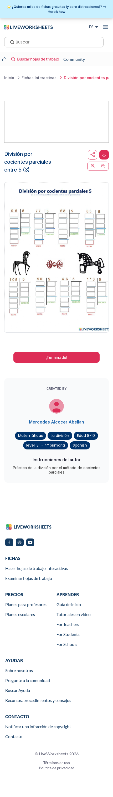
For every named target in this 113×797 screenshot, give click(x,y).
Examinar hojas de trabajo (28, 578)
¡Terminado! (56, 357)
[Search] (10, 42)
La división (60, 435)
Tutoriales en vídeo (73, 614)
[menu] (105, 27)
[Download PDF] (104, 155)
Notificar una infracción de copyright (38, 726)
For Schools (66, 644)
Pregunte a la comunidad (27, 680)
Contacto (13, 736)
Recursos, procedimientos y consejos (38, 700)
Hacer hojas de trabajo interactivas (36, 568)
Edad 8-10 (86, 435)
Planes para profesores (26, 604)
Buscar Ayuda (17, 690)
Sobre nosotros (19, 670)
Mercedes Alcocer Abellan (56, 422)
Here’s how (56, 12)
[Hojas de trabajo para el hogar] (4, 59)
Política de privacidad (56, 768)
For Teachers (67, 624)
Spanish (80, 445)
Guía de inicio (68, 604)
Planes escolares (20, 614)
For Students (68, 634)
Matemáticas (30, 435)
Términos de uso (56, 762)
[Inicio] (28, 26)
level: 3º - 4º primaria (45, 445)
